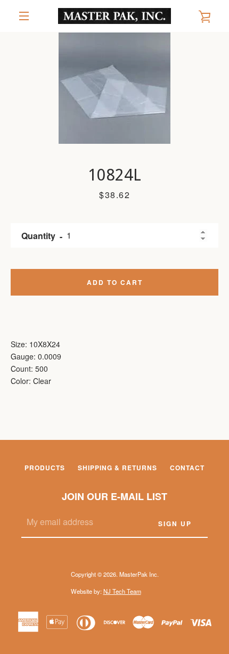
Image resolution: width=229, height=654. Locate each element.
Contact (187, 467)
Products (44, 467)
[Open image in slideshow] (114, 88)
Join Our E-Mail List (114, 496)
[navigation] (24, 16)
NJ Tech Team (122, 591)
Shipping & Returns (117, 467)
